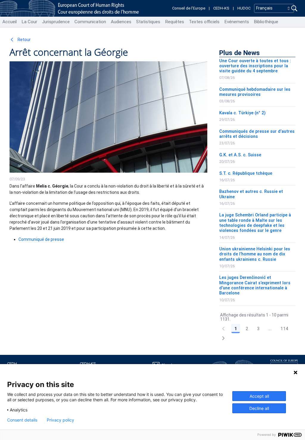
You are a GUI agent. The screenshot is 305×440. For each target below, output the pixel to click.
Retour (24, 39)
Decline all (259, 408)
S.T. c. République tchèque (245, 173)
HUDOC (243, 8)
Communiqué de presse (41, 239)
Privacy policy (60, 420)
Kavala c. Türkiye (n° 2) (242, 113)
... (270, 328)
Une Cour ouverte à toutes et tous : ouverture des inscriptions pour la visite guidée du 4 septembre (255, 66)
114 (284, 328)
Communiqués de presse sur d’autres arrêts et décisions (257, 134)
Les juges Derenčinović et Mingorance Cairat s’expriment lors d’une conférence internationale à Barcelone (254, 285)
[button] (223, 338)
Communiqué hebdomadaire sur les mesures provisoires (254, 92)
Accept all (259, 396)
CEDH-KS (221, 8)
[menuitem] (9, 22)
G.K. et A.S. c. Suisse (240, 154)
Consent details (22, 420)
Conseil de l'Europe (188, 8)
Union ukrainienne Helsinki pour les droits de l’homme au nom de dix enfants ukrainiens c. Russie (254, 254)
